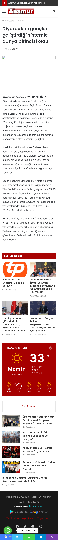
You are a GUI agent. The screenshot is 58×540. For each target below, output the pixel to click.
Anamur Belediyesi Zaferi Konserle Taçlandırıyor (32, 2)
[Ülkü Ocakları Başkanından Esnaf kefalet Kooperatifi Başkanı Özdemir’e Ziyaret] (11, 421)
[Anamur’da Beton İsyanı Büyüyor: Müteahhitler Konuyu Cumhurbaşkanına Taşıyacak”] (43, 269)
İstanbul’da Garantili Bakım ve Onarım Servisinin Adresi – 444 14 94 (25, 479)
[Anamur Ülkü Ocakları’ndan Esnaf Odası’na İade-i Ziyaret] (11, 467)
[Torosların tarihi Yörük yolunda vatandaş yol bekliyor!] (11, 437)
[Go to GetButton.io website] (8, 537)
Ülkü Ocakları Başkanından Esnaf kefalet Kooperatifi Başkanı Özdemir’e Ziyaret (38, 420)
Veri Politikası (12, 518)
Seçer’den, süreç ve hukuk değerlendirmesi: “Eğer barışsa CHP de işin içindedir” (42, 324)
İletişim (48, 518)
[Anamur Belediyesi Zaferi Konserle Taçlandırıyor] (11, 452)
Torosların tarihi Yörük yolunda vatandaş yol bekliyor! (36, 436)
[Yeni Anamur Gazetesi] (21, 11)
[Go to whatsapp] (8, 530)
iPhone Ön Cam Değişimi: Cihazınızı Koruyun (13, 282)
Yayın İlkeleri (28, 518)
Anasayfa (9, 20)
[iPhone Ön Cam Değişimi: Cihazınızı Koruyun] (15, 269)
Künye (39, 518)
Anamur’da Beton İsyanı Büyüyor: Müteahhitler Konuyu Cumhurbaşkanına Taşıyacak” (42, 286)
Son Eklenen (29, 406)
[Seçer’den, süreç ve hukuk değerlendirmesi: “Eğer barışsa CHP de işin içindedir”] (43, 308)
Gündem (20, 20)
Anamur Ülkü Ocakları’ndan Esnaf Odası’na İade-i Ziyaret (39, 466)
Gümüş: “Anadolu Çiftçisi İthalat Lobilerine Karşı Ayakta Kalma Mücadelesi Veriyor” (14, 324)
